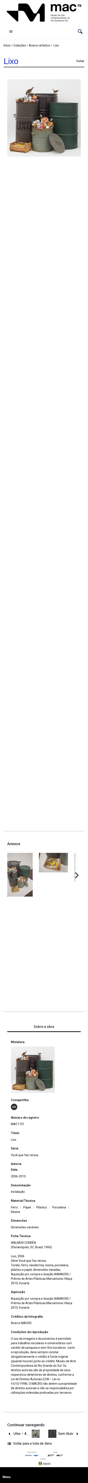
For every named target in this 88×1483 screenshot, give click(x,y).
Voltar (80, 61)
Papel (27, 1207)
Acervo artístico (39, 45)
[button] (80, 31)
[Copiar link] (14, 1107)
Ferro (14, 1207)
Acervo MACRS (21, 1323)
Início (7, 45)
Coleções (19, 45)
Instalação (18, 1191)
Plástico (41, 1207)
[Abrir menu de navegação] (11, 31)
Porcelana (59, 1207)
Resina (15, 1212)
